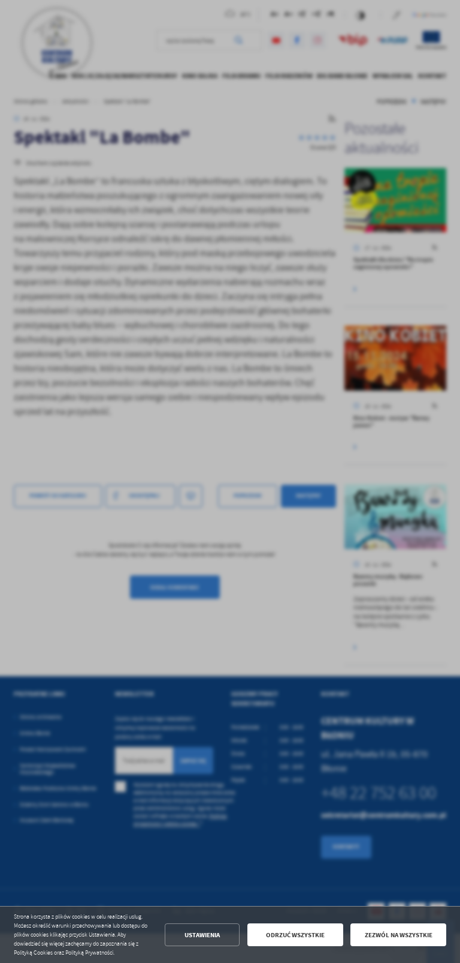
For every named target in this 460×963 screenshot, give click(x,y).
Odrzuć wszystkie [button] (295, 935)
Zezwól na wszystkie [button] (398, 935)
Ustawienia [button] (202, 935)
